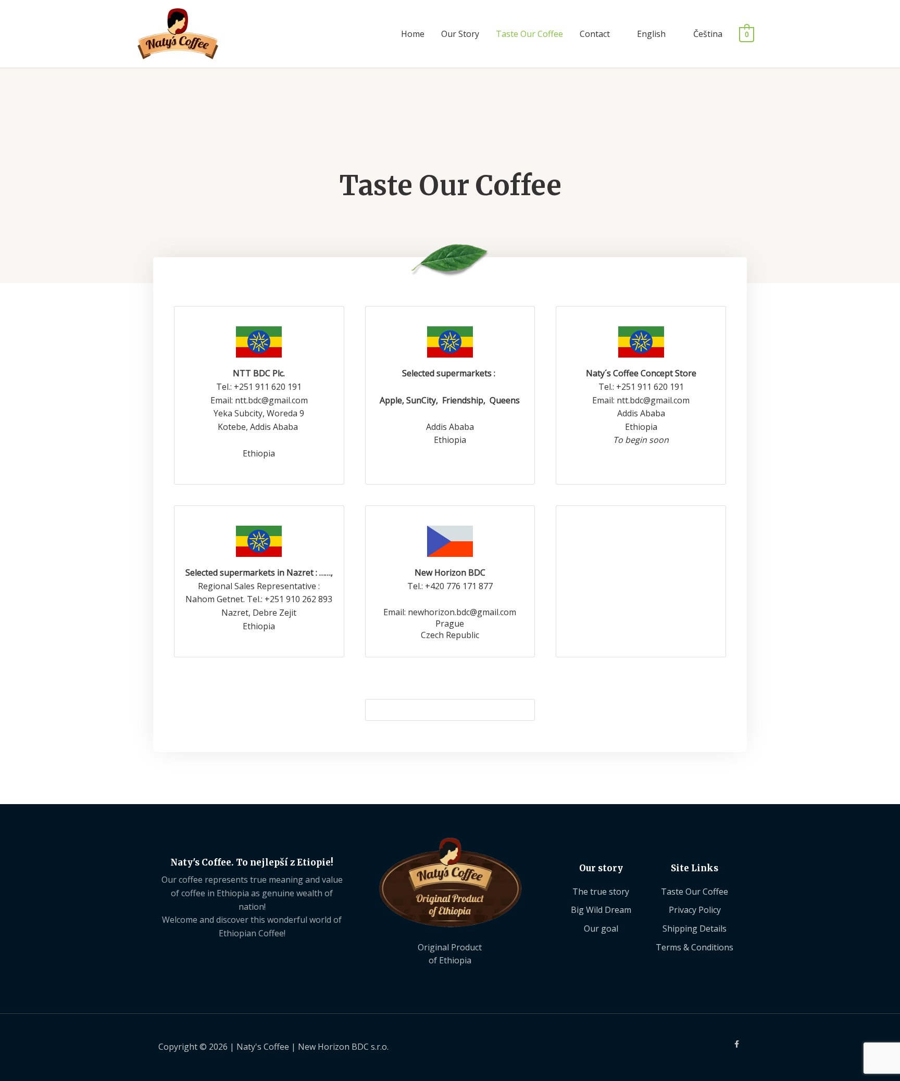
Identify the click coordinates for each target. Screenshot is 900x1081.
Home (412, 34)
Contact (595, 34)
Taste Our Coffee (529, 34)
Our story (601, 868)
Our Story (460, 34)
